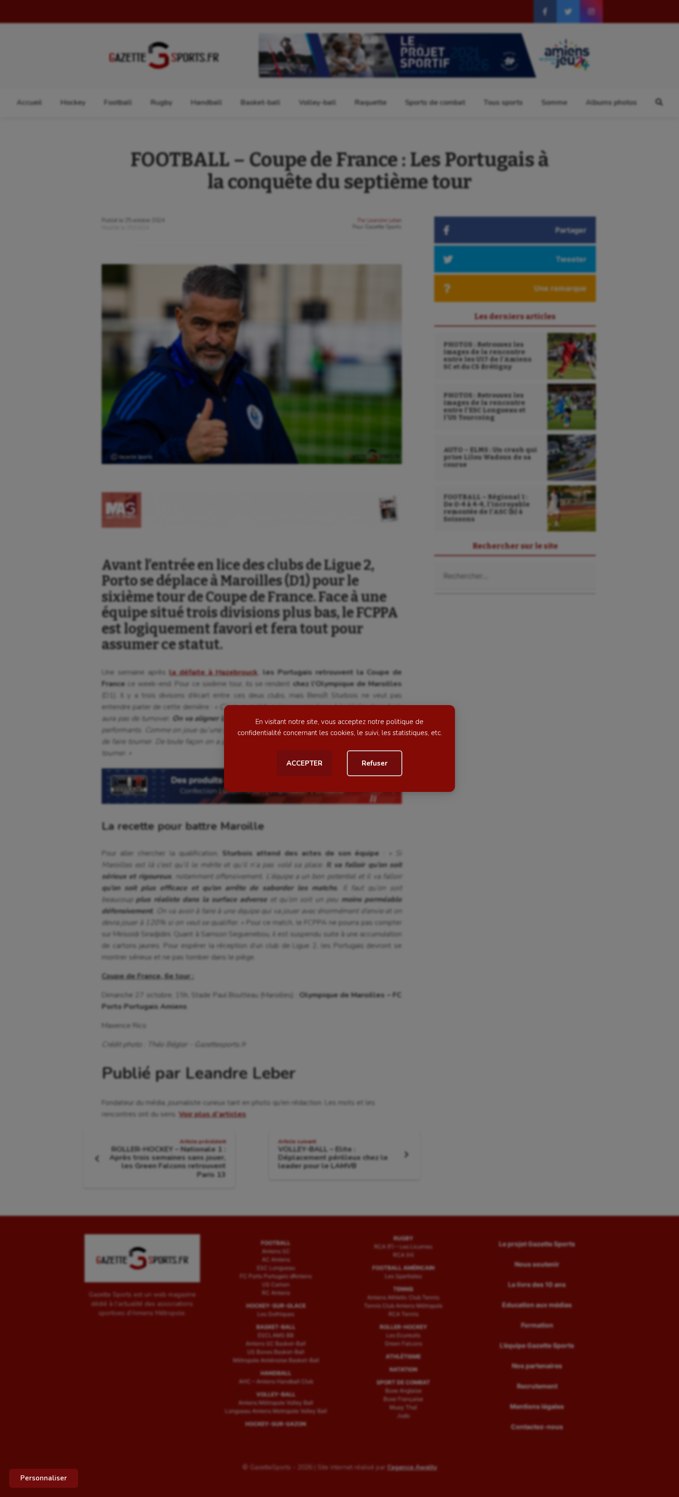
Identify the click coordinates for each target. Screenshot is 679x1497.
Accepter (304, 763)
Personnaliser (43, 1478)
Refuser (375, 763)
